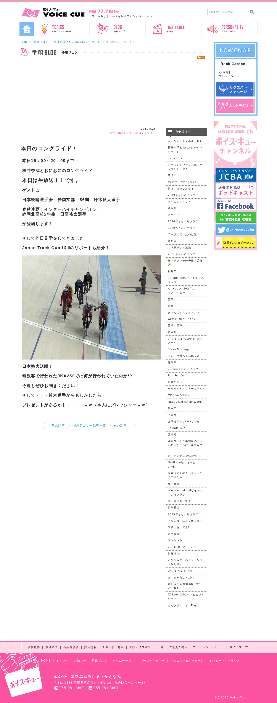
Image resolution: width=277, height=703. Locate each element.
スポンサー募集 (113, 647)
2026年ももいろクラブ (183, 221)
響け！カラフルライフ (182, 188)
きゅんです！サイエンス (184, 312)
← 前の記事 (56, 425)
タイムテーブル (124, 660)
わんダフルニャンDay (182, 605)
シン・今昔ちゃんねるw (183, 355)
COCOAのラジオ (179, 395)
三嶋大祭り (175, 325)
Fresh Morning (178, 349)
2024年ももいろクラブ (183, 369)
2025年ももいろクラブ (183, 514)
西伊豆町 (174, 533)
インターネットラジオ (224, 660)
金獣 (171, 305)
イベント (62, 660)
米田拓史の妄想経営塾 (182, 456)
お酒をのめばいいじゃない (185, 421)
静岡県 (172, 362)
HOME (46, 660)
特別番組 (174, 507)
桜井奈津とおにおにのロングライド (77, 41)
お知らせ (80, 660)
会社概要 (34, 647)
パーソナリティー (152, 660)
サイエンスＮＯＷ (179, 201)
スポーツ (174, 214)
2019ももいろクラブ (181, 195)
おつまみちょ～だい (181, 577)
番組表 (172, 240)
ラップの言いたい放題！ (184, 234)
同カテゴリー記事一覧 (89, 425)
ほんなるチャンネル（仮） (185, 140)
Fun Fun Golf (177, 375)
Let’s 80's (175, 158)
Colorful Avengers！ (182, 182)
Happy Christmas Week (185, 401)
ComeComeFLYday (181, 318)
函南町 (172, 434)
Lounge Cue (177, 428)
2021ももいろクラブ (181, 254)
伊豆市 (172, 408)
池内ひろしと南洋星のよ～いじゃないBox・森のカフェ (185, 445)
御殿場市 (174, 553)
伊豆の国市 (175, 382)
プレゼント (175, 540)
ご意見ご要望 (178, 647)
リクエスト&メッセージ (187, 660)
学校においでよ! (178, 527)
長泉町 (172, 332)
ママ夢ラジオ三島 (179, 247)
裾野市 (172, 271)
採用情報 (90, 647)
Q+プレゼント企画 (180, 570)
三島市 (172, 299)
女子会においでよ (179, 501)
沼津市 (172, 175)
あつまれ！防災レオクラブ (185, 520)
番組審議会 (71, 647)
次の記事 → (122, 425)
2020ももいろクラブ (181, 227)
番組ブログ (41, 41)
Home (23, 41)
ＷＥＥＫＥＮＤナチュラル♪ (186, 388)
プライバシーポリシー (208, 647)
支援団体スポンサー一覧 (146, 647)
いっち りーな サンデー (183, 547)
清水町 (172, 208)
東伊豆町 (174, 484)
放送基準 (51, 647)
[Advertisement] (113, 93)
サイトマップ (239, 647)
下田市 (172, 414)
